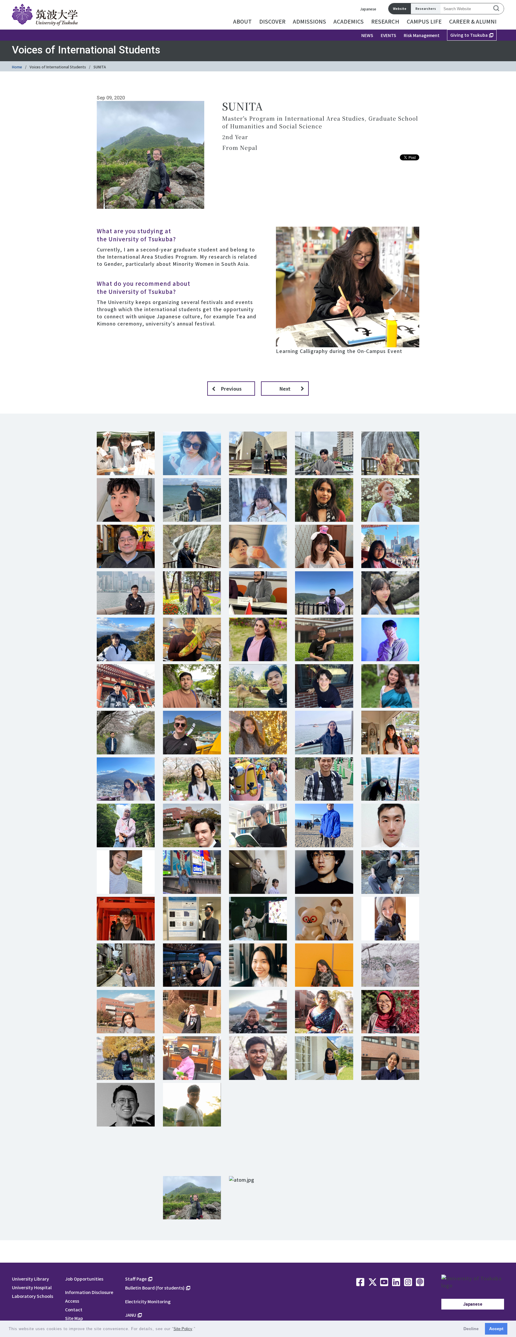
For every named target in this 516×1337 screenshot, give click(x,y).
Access (72, 1301)
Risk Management (422, 35)
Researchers (425, 8)
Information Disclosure (89, 1292)
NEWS (367, 35)
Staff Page (136, 1278)
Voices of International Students (58, 66)
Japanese (368, 8)
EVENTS (388, 35)
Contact (73, 1309)
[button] (197, 1329)
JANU (130, 1315)
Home (17, 66)
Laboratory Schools (32, 1296)
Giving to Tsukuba (469, 35)
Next (285, 388)
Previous (231, 388)
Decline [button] (471, 1328)
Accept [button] (496, 1328)
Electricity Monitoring (148, 1301)
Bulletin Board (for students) (155, 1287)
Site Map (74, 1318)
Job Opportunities (84, 1278)
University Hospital (32, 1287)
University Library (30, 1278)
